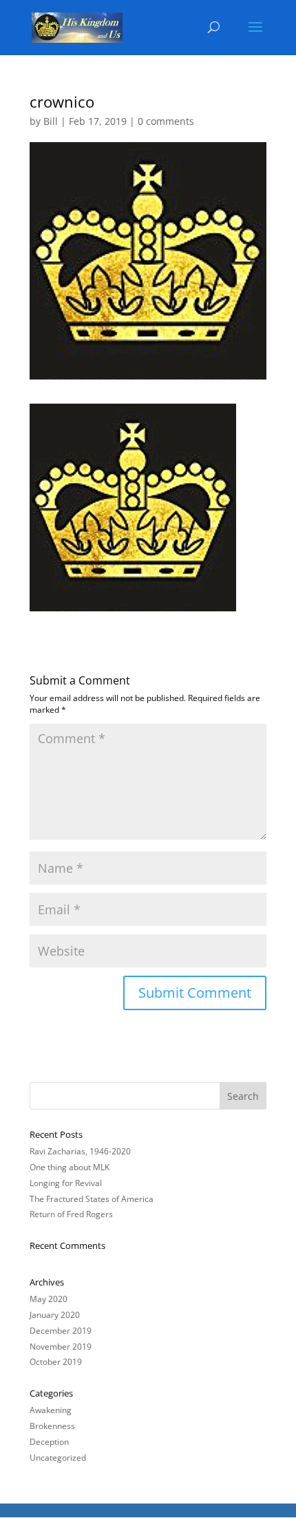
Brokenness (52, 1426)
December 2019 (61, 1331)
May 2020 (48, 1299)
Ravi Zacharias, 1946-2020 (80, 1151)
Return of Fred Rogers (71, 1214)
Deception (49, 1442)
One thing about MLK (69, 1167)
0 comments (166, 121)
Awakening (51, 1410)
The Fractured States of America (92, 1199)
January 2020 (55, 1315)
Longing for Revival (66, 1183)
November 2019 (61, 1346)
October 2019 (56, 1362)
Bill (50, 121)
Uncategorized (58, 1457)
